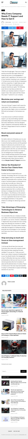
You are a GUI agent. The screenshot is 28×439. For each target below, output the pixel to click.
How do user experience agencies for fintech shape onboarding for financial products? (12, 311)
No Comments (9, 24)
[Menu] (2, 2)
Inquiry (10, 431)
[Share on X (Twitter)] (12, 28)
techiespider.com (22, 434)
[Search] (26, 2)
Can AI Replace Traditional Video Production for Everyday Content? (18, 410)
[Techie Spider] (14, 2)
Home (2, 6)
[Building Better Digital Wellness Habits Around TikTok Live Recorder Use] (5, 383)
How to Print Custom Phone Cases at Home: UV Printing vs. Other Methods (18, 401)
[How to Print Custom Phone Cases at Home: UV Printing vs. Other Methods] (14, 325)
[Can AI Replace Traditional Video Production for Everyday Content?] (14, 347)
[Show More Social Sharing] (25, 28)
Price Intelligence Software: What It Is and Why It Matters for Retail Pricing (18, 419)
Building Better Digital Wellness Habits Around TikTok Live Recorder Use (18, 383)
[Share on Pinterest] (19, 28)
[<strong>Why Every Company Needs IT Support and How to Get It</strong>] (14, 39)
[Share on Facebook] (5, 28)
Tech (3, 10)
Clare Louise (8, 22)
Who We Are (16, 431)
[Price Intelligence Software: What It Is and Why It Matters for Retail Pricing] (5, 419)
